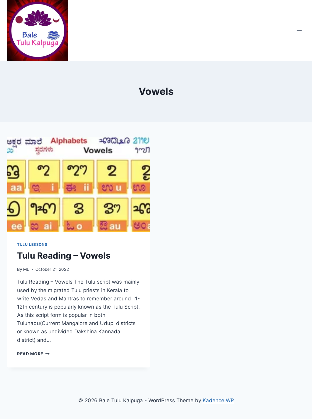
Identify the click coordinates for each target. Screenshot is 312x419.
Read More (33, 353)
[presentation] (78, 184)
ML (26, 269)
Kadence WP (218, 400)
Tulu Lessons (32, 244)
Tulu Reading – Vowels (64, 255)
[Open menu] (299, 30)
